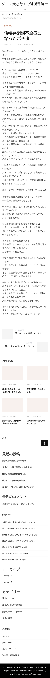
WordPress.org (10, 655)
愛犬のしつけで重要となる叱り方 (17, 467)
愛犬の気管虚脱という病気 (14, 460)
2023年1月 (7, 582)
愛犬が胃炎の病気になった (14, 474)
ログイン (5, 636)
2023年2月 (7, 575)
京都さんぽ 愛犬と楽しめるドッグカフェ (18, 522)
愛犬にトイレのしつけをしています (18, 487)
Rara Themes (14, 674)
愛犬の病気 (8, 26)
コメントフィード (9, 649)
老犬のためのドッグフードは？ (14, 560)
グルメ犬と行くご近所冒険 (23, 4)
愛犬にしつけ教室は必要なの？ (16, 480)
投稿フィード (7, 643)
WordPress (36, 674)
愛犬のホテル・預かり (12, 611)
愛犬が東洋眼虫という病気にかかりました (18, 528)
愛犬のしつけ (8, 598)
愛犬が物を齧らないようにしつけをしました (19, 535)
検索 (4, 438)
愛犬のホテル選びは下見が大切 (14, 547)
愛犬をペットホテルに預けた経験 (15, 553)
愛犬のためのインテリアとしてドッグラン (18, 541)
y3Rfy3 (11, 44)
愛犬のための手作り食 (12, 605)
